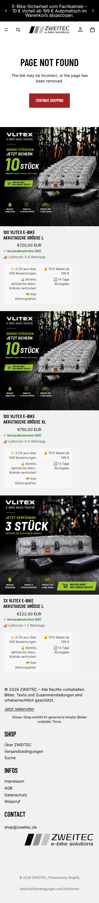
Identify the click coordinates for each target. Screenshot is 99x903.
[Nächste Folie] (93, 11)
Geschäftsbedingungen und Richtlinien (49, 889)
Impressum (14, 781)
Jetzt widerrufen (19, 709)
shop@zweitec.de (20, 827)
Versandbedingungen (23, 751)
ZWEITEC (39, 877)
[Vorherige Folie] (6, 11)
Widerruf (12, 801)
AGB (8, 788)
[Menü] (6, 29)
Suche (10, 757)
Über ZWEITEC (17, 744)
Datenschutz (15, 795)
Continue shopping (49, 100)
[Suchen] (18, 30)
